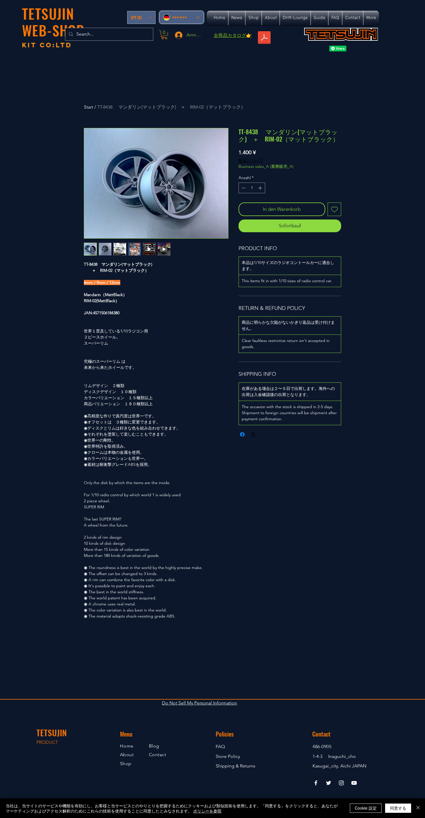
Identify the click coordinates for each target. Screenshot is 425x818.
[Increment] (260, 188)
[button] (141, 17)
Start (88, 107)
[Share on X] (253, 434)
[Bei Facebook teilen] (242, 434)
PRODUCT (47, 742)
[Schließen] (418, 808)
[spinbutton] (252, 188)
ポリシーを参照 (207, 811)
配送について (251, 160)
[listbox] (141, 17)
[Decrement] (243, 188)
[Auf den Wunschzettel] (334, 209)
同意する (398, 808)
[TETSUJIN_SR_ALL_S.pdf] (264, 38)
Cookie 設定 (366, 808)
